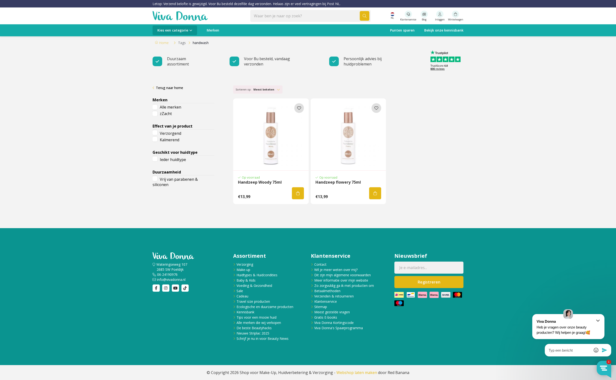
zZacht (166, 113)
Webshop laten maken (356, 372)
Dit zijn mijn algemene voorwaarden (342, 275)
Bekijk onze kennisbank (443, 30)
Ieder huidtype (173, 159)
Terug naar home (169, 87)
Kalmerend (169, 139)
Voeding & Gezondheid (254, 285)
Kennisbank (245, 312)
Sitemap (320, 306)
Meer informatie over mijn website (341, 280)
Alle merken (170, 107)
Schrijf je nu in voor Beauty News (263, 338)
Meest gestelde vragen (332, 312)
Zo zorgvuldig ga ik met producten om (344, 285)
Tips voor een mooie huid (256, 317)
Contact (320, 264)
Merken (213, 30)
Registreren (429, 282)
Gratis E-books (325, 317)
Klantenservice (325, 301)
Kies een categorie (172, 30)
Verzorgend (170, 133)
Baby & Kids (246, 280)
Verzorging (245, 264)
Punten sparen (402, 30)
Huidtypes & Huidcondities (257, 275)
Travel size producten (253, 301)
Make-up (243, 269)
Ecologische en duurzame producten (265, 306)
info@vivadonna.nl (171, 279)
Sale (240, 291)
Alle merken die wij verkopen (259, 322)
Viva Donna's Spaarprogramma (338, 328)
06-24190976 (167, 274)
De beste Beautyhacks (254, 328)
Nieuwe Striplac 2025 (253, 333)
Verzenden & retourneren (334, 296)
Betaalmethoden (327, 291)
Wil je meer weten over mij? (336, 269)
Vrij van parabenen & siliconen (175, 182)
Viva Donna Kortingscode (334, 322)
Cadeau (242, 296)
